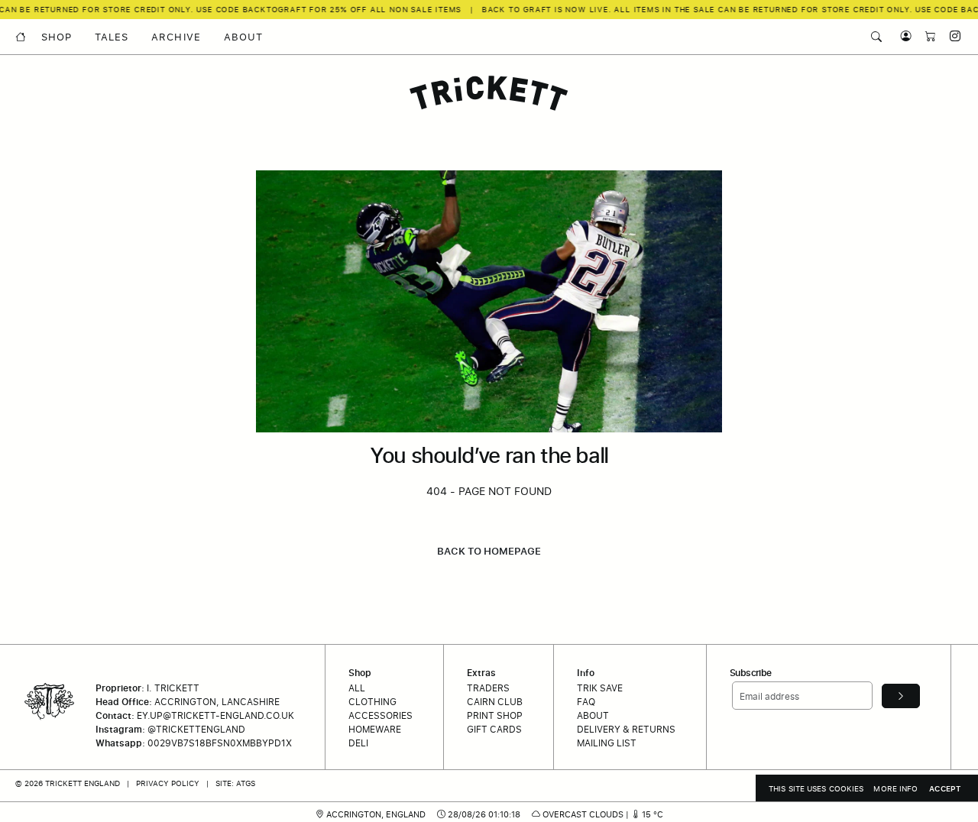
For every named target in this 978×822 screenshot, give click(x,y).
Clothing (372, 701)
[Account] (902, 36)
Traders (488, 687)
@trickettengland (196, 729)
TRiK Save (600, 687)
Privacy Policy (167, 783)
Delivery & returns (626, 729)
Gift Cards (494, 729)
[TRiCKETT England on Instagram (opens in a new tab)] (949, 36)
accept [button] (945, 788)
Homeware (374, 729)
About (243, 37)
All (356, 687)
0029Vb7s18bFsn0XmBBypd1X (219, 742)
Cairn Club (495, 701)
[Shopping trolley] (927, 36)
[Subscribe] (901, 696)
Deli (358, 742)
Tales (111, 37)
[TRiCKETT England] (489, 93)
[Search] (876, 36)
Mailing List (606, 742)
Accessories (380, 715)
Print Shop (495, 715)
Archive (175, 37)
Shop (56, 37)
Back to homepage (489, 551)
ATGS (245, 783)
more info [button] (895, 788)
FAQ (586, 701)
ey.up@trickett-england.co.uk (215, 715)
